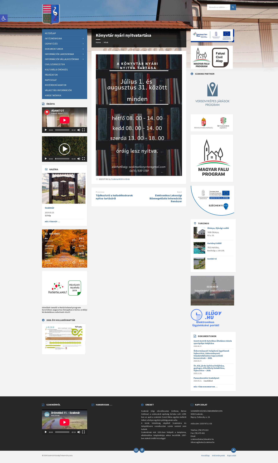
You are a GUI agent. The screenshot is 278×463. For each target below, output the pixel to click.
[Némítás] (78, 130)
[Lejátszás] (45, 130)
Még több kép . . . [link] (52, 221)
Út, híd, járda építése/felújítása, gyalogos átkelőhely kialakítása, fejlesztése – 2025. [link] (209, 368)
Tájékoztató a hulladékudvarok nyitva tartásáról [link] (114, 197)
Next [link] (179, 192)
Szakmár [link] (49, 207)
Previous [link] (100, 192)
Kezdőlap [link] (205, 455)
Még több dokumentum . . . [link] (205, 387)
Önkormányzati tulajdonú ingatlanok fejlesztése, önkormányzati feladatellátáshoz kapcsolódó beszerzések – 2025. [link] (211, 354)
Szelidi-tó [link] (212, 258)
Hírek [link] (106, 42)
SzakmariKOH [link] (117, 179)
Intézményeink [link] (218, 455)
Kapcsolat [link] (231, 455)
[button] (64, 149)
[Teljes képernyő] (83, 130)
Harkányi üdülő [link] (214, 243)
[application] (64, 120)
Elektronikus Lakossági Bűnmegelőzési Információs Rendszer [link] (166, 198)
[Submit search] (233, 7)
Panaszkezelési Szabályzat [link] (206, 378)
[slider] (62, 158)
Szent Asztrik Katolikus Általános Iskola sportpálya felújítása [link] (213, 342)
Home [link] (98, 42)
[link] (4, 18)
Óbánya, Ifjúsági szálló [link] (218, 228)
